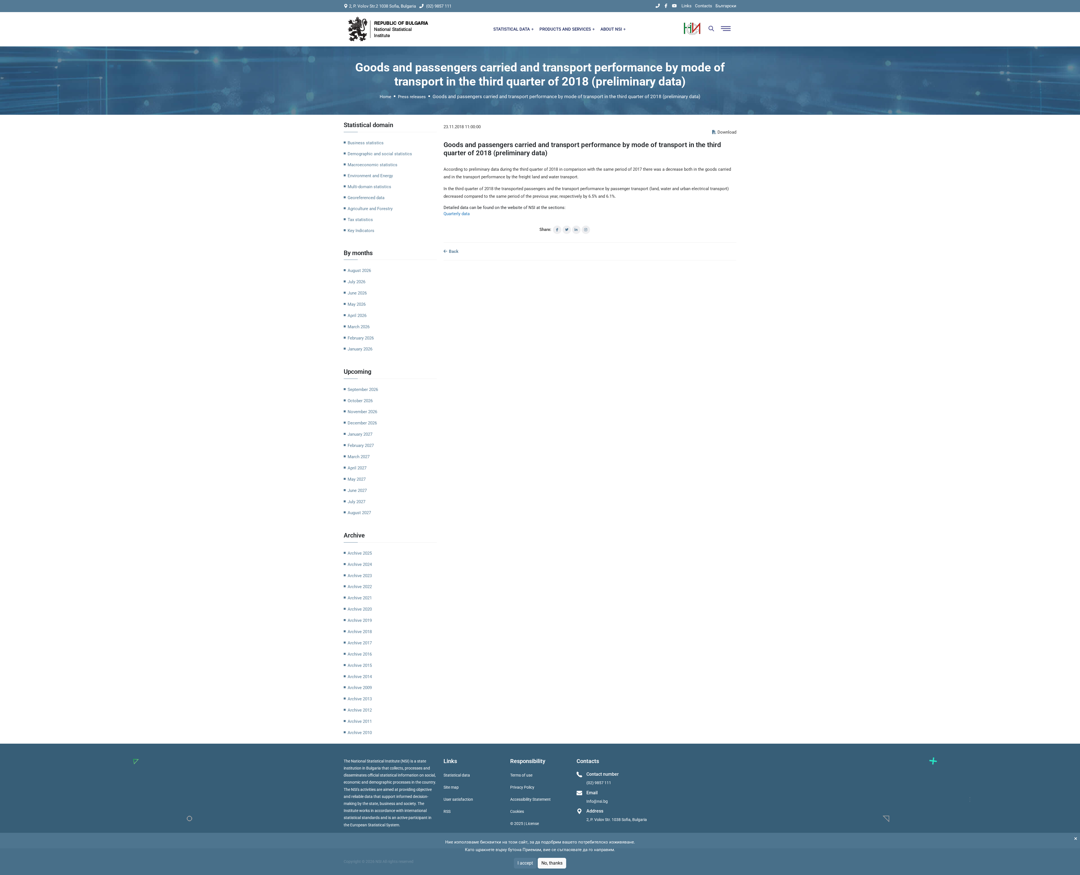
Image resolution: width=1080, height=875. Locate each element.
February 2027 (361, 445)
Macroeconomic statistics (372, 164)
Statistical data (457, 775)
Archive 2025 (360, 553)
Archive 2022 (360, 586)
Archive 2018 (360, 631)
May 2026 (357, 304)
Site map (451, 787)
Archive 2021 (360, 597)
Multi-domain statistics (369, 186)
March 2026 (359, 326)
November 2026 (362, 411)
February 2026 (361, 338)
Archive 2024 (360, 564)
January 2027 (360, 434)
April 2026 (357, 315)
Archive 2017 (360, 642)
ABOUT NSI (611, 29)
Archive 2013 (360, 698)
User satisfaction (458, 799)
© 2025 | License (524, 823)
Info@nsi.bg (597, 801)
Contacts (703, 5)
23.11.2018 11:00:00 (462, 126)
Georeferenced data (366, 197)
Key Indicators (361, 230)
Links (686, 5)
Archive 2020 (360, 609)
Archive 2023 (360, 575)
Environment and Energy (370, 175)
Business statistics (366, 142)
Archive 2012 (360, 710)
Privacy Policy (522, 787)
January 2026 (360, 349)
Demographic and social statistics (380, 153)
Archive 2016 (360, 654)
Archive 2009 (360, 687)
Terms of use (521, 775)
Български (726, 5)
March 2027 (359, 456)
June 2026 (357, 293)
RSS (447, 811)
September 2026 (363, 389)
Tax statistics (360, 219)
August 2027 (359, 512)
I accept (525, 863)
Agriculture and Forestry (370, 208)
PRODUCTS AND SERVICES (565, 29)
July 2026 (356, 281)
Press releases (412, 96)
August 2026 (359, 270)
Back (453, 251)
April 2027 (357, 468)
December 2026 (362, 423)
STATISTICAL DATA (512, 29)
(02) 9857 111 (438, 6)
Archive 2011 (360, 721)
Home (385, 96)
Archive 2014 (360, 676)
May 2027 (357, 479)
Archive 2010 (360, 732)
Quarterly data (457, 213)
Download (726, 132)
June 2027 (357, 490)
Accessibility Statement (530, 799)
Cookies (517, 811)
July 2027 (356, 501)
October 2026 (360, 400)
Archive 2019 (360, 620)
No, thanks (551, 863)
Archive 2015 (360, 665)
